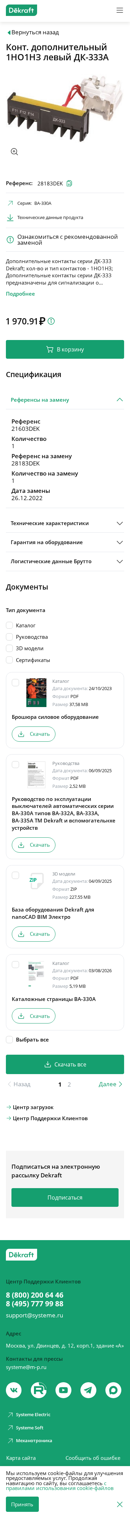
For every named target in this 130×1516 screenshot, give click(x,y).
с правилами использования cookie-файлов (60, 1486)
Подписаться (65, 1197)
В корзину (70, 349)
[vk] (14, 1390)
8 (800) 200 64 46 (34, 1295)
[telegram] (88, 1390)
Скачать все (70, 1064)
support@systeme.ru (34, 1315)
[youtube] (39, 1390)
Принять (22, 1504)
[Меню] (119, 10)
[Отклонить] (119, 1503)
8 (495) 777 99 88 (34, 1303)
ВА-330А (42, 203)
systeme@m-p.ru (26, 1366)
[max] (113, 1390)
